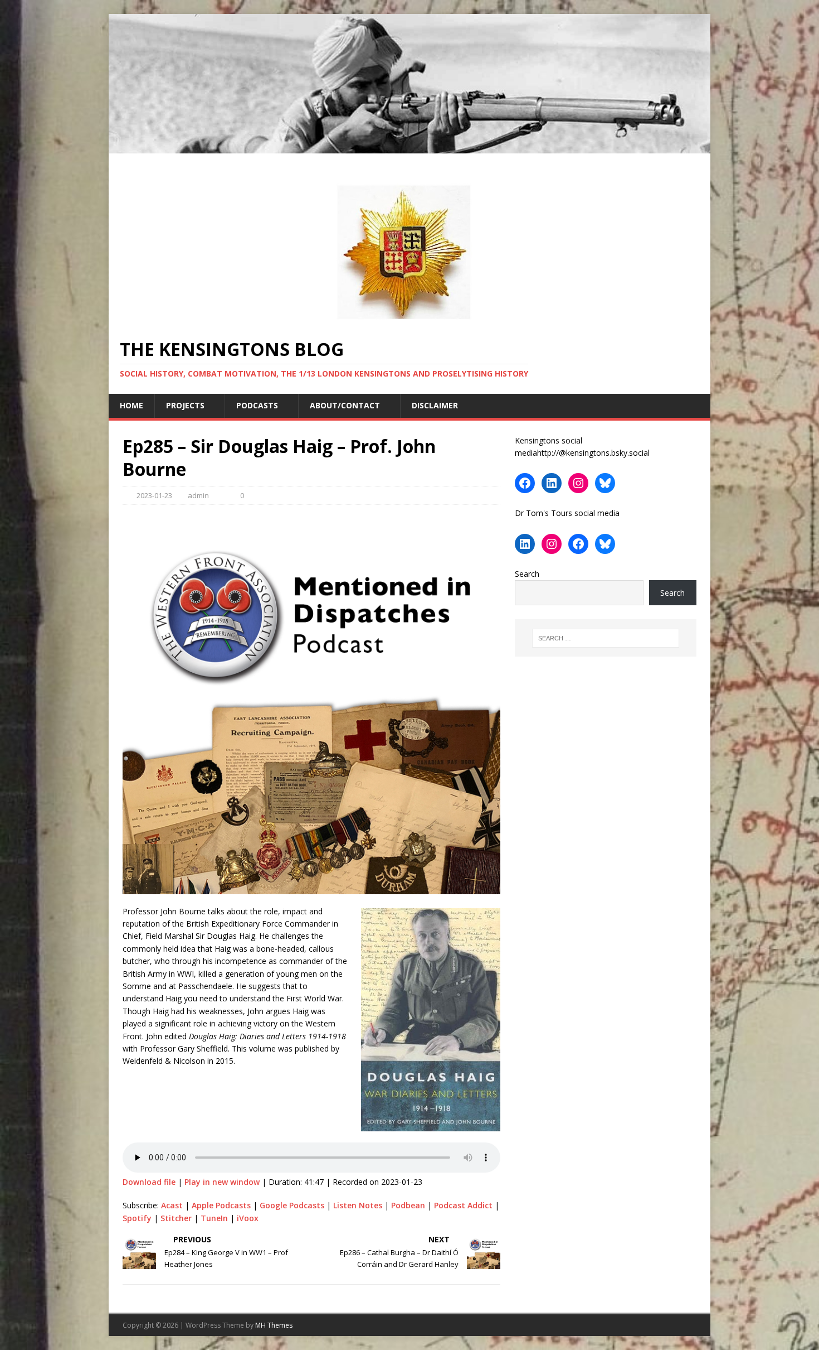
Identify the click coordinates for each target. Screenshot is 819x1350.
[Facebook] (525, 483)
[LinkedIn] (552, 483)
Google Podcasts (292, 1205)
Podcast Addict (463, 1205)
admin (198, 495)
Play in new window (222, 1182)
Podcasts (257, 405)
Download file (149, 1182)
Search (527, 573)
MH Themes (273, 1325)
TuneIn (214, 1218)
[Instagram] (578, 483)
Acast (172, 1205)
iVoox (248, 1218)
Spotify (137, 1218)
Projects (185, 405)
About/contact (345, 405)
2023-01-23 (154, 495)
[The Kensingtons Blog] (409, 147)
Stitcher (176, 1218)
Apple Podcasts (221, 1205)
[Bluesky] (605, 483)
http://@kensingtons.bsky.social (593, 452)
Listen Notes (357, 1205)
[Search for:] (606, 638)
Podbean (408, 1205)
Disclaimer (435, 405)
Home (131, 405)
